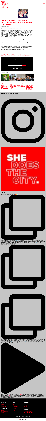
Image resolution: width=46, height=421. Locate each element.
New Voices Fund (3, 406)
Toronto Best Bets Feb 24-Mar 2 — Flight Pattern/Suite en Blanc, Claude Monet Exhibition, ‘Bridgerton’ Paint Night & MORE (30, 86)
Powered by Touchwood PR (23, 416)
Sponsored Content (4, 411)
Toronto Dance (22, 55)
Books (13, 407)
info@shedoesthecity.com (28, 411)
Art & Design (14, 408)
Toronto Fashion (28, 55)
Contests (2, 412)
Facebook (25, 405)
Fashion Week (20, 54)
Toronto (18, 55)
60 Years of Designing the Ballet (8, 54)
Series (13, 405)
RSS (24, 407)
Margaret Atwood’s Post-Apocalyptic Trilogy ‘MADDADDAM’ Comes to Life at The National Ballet (5, 85)
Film (13, 404)
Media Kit (2, 410)
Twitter (25, 404)
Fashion (16, 54)
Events (14, 410)
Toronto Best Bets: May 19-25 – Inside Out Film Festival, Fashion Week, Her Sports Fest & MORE (13, 85)
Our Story (3, 404)
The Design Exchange (26, 54)
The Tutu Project (13, 55)
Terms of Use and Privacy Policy (28, 412)
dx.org (7, 51)
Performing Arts (15, 406)
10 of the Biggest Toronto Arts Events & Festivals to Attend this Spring (21, 84)
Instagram (25, 406)
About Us (14, 411)
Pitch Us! (2, 405)
